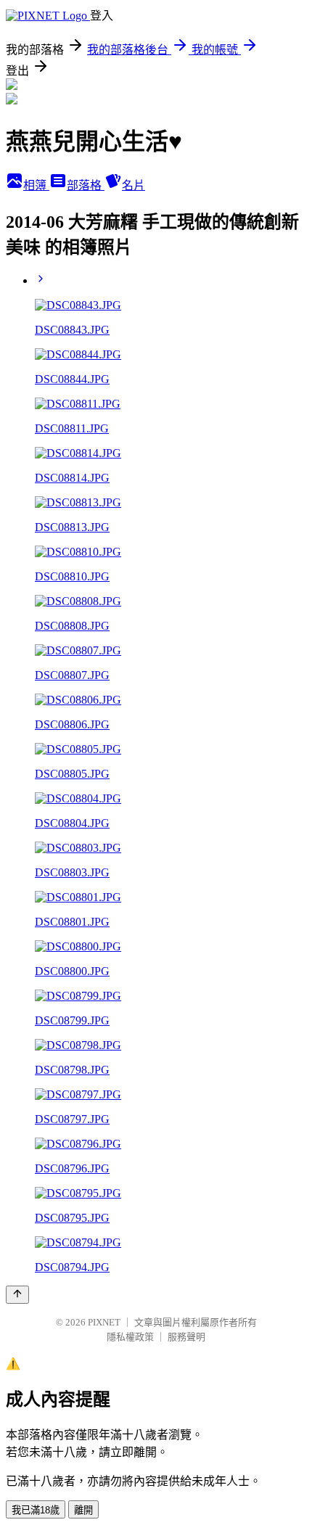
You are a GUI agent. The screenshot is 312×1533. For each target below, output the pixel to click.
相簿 (36, 185)
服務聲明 (186, 1336)
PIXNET (104, 1322)
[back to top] (17, 1295)
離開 (83, 1510)
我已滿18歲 (35, 1510)
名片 (133, 185)
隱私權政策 (130, 1336)
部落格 (85, 185)
